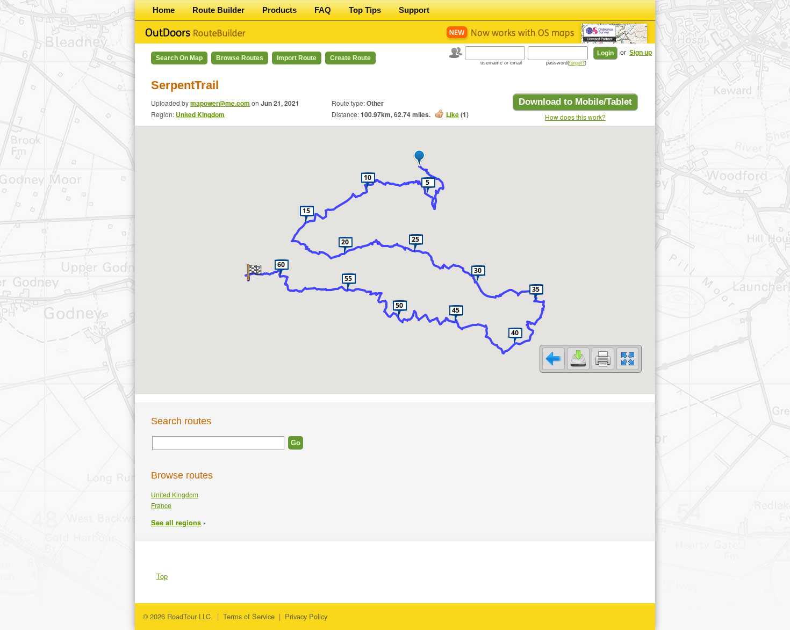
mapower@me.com (220, 103)
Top (162, 576)
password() (566, 63)
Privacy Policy (306, 616)
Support (414, 10)
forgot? (577, 63)
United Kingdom (200, 114)
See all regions (176, 522)
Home (164, 10)
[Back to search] (553, 358)
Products (279, 10)
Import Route (297, 58)
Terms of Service (249, 616)
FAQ (322, 10)
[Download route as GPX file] (578, 358)
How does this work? (575, 116)
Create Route (350, 58)
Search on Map (179, 58)
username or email (501, 63)
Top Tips (365, 10)
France (161, 505)
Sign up (640, 52)
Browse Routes (239, 58)
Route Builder (218, 10)
